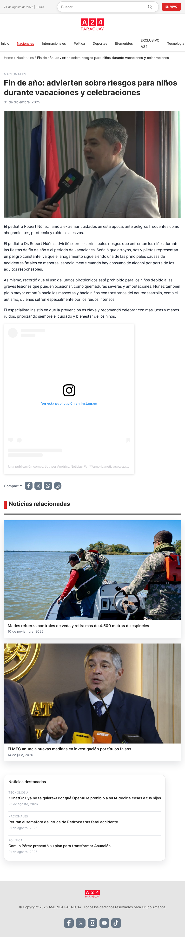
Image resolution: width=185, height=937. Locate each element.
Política (79, 43)
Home (9, 58)
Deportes (100, 43)
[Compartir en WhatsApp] (48, 486)
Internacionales (54, 43)
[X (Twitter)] (80, 923)
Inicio (5, 43)
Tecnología (175, 43)
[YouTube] (104, 923)
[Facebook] (69, 923)
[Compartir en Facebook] (29, 486)
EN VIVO (171, 6)
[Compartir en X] (38, 486)
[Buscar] (150, 7)
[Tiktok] (116, 923)
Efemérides (124, 43)
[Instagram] (92, 923)
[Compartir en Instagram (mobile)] (57, 486)
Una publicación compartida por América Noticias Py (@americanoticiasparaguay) (70, 466)
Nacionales (25, 43)
